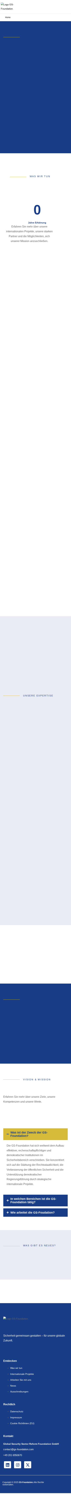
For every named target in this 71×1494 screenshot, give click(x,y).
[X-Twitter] (27, 1464)
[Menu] (66, 6)
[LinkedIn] (7, 1464)
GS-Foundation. (26, 1482)
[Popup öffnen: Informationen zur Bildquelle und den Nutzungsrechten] (65, 145)
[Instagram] (17, 1464)
